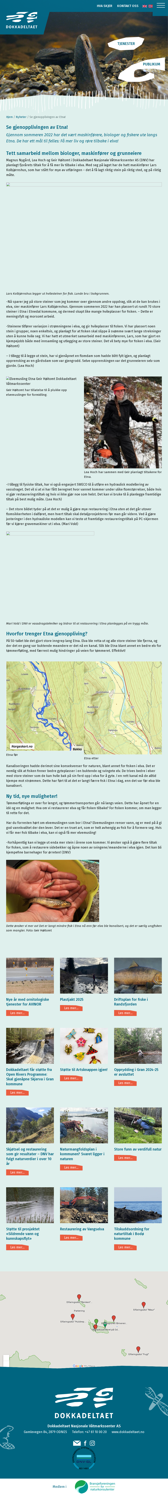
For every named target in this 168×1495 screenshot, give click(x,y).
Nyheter (21, 117)
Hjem (9, 117)
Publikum (151, 64)
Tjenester (126, 43)
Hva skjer (104, 6)
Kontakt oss (127, 6)
